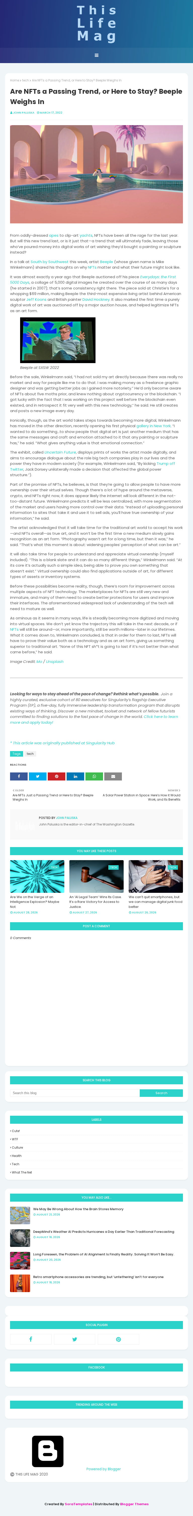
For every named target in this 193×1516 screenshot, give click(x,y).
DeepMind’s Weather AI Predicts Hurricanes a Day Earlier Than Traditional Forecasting (103, 1231)
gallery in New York (153, 425)
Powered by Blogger (103, 1469)
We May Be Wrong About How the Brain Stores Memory (78, 1209)
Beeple (106, 261)
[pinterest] (118, 1339)
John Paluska (23, 113)
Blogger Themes (134, 1504)
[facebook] (31, 1339)
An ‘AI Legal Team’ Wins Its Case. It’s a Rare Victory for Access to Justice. (95, 902)
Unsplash (55, 661)
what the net (22, 1172)
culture (17, 1147)
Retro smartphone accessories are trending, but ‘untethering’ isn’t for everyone (98, 1277)
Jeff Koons (36, 299)
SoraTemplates (78, 1504)
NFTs (92, 267)
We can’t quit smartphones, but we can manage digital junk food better (155, 902)
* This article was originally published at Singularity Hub (62, 743)
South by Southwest (50, 261)
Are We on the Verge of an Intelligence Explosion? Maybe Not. (34, 902)
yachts (86, 235)
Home (14, 80)
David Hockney (96, 299)
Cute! (16, 1131)
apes (54, 235)
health (17, 1156)
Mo (39, 661)
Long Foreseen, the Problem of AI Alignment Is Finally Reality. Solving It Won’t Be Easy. (103, 1254)
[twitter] (74, 1339)
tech (25, 80)
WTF (15, 1139)
